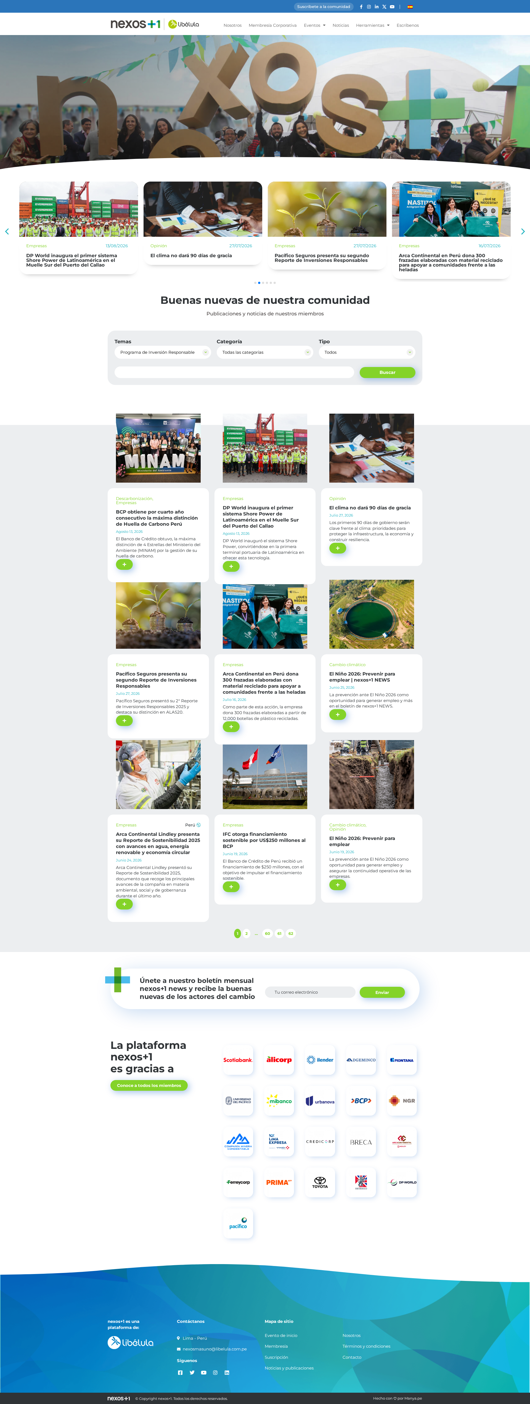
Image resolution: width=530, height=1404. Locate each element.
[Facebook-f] (361, 7)
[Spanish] (410, 6)
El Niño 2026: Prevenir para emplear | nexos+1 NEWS (444, 258)
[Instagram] (369, 7)
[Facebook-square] (180, 1372)
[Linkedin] (226, 1372)
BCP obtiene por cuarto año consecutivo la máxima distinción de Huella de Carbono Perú (157, 518)
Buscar (388, 372)
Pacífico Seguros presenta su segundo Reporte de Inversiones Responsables (197, 258)
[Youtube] (392, 7)
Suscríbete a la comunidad (323, 6)
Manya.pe (413, 1398)
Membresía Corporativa (273, 25)
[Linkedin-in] (377, 7)
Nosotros (233, 25)
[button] (523, 231)
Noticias (341, 25)
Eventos (312, 25)
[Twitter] (192, 1372)
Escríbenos (408, 25)
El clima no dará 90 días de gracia (67, 255)
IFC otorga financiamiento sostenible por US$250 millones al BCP (264, 840)
